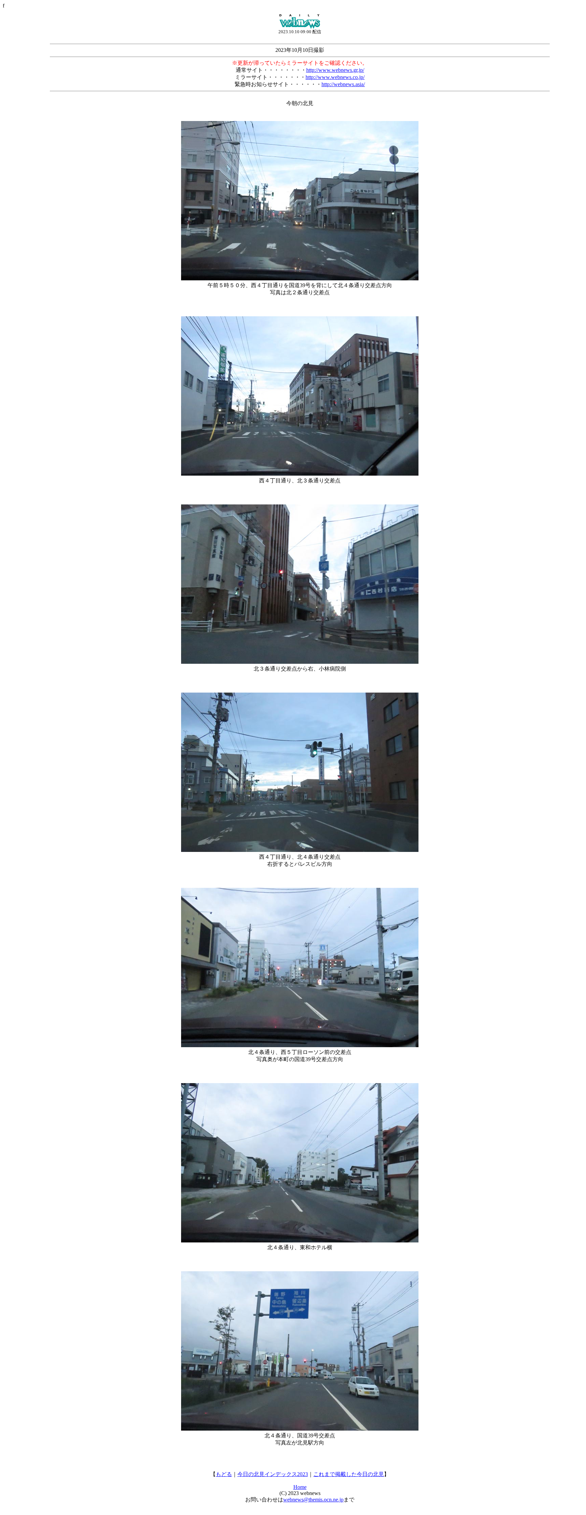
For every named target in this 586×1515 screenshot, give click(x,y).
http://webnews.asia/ (343, 84)
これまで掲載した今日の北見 (348, 1474)
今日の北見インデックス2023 (272, 1474)
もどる (224, 1474)
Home (300, 1487)
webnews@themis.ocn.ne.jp (313, 1499)
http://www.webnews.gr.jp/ (335, 70)
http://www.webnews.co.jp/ (335, 77)
